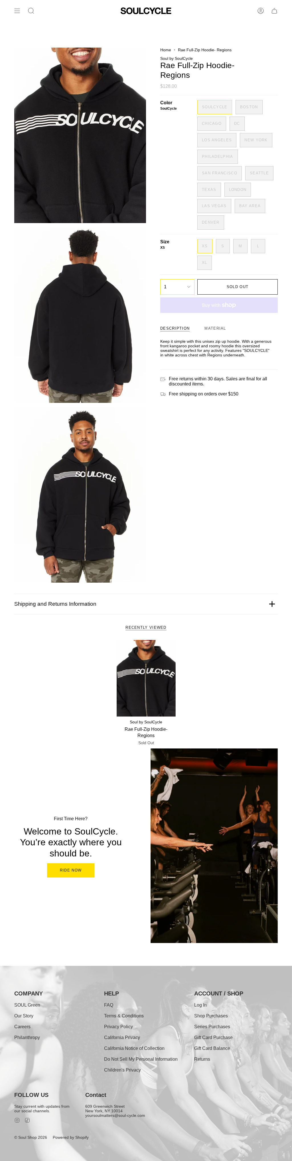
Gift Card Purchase (213, 1037)
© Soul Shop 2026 (30, 1137)
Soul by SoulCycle (176, 58)
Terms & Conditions (124, 1015)
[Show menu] (17, 11)
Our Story (23, 1015)
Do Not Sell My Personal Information (141, 1059)
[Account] (260, 11)
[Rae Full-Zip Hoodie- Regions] (146, 678)
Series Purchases (212, 1026)
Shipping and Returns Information (55, 604)
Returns (202, 1059)
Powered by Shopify (71, 1137)
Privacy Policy (118, 1026)
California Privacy (122, 1037)
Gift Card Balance (212, 1048)
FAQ (108, 1005)
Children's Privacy (122, 1070)
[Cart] (274, 11)
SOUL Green (27, 1005)
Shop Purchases (211, 1015)
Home (165, 50)
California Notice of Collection (134, 1048)
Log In (200, 1005)
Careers (22, 1026)
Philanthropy (27, 1037)
